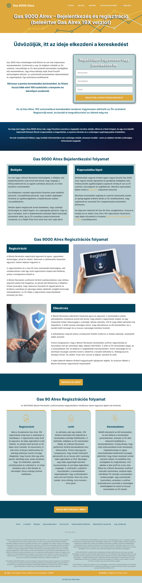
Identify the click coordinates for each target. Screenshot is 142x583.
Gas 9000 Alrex (23, 5)
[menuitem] (127, 5)
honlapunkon (20, 274)
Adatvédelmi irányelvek (102, 524)
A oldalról (27, 524)
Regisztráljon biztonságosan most (104, 98)
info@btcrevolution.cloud (117, 573)
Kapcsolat (93, 190)
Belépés (92, 5)
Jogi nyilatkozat (120, 524)
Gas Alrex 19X (112, 216)
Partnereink (64, 524)
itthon (71, 5)
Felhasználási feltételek (81, 524)
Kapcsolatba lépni (108, 5)
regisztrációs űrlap (17, 435)
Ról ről (81, 5)
